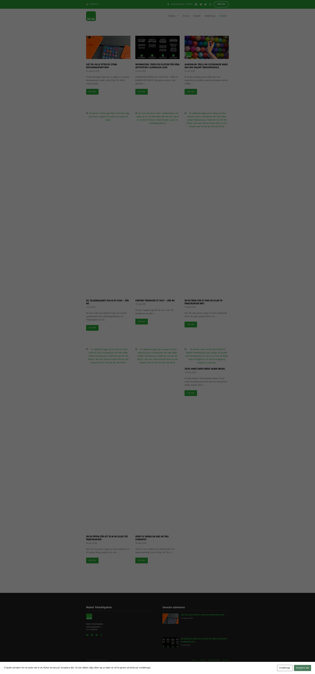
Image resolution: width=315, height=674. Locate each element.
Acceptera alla (302, 668)
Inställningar (284, 668)
